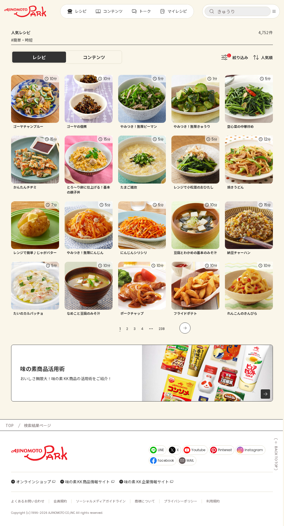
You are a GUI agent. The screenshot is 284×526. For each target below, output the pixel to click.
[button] (238, 11)
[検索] (211, 11)
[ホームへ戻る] (25, 11)
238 (162, 328)
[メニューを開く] (274, 11)
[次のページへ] (185, 328)
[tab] (94, 57)
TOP (10, 425)
